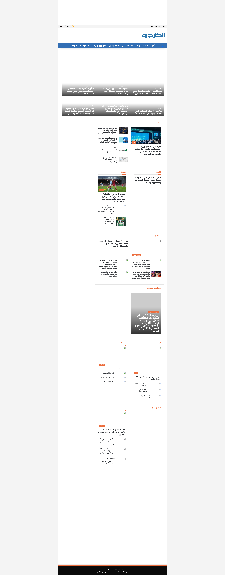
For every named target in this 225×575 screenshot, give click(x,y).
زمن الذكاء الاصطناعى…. (107, 377)
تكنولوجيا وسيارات (99, 46)
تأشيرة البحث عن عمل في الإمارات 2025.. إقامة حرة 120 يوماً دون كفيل (107, 160)
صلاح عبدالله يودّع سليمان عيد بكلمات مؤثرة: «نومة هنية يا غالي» (108, 274)
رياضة (138, 46)
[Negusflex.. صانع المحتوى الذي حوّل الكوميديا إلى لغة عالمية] (147, 106)
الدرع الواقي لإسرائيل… (107, 381)
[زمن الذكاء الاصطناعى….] (125, 377)
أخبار (153, 46)
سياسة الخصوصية (123, 572)
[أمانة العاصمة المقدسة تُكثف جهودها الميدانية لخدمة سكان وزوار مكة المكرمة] (123, 150)
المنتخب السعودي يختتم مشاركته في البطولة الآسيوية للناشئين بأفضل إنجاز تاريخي (108, 221)
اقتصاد (146, 46)
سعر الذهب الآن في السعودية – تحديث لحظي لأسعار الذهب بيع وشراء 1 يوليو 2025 (147, 180)
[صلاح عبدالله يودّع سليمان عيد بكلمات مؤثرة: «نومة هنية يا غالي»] (127, 272)
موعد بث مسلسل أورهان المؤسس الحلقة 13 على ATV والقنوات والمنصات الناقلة (113, 243)
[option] (112, 96)
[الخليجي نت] (153, 36)
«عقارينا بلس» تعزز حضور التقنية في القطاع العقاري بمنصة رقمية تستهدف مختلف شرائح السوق (79, 111)
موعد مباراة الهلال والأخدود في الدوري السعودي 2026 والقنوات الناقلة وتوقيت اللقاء (106, 209)
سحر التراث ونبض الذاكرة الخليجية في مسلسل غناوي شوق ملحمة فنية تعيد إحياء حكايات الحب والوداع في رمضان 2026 (140, 264)
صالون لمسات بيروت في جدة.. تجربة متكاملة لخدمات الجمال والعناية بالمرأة (115, 91)
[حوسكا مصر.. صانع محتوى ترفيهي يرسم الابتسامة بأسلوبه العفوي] (147, 86)
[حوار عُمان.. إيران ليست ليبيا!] (160, 396)
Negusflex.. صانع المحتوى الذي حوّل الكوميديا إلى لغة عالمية (106, 461)
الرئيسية (160, 46)
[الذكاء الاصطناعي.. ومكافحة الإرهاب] (160, 389)
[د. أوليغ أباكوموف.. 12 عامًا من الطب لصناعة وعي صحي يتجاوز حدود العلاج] (79, 86)
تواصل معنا (114, 572)
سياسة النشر (100, 572)
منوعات (74, 46)
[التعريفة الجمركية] (125, 373)
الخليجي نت (105, 569)
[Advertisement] (112, 12)
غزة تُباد (122, 369)
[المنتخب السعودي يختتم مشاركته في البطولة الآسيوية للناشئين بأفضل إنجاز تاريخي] (121, 221)
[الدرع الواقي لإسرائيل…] (125, 381)
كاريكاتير (130, 46)
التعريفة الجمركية (109, 373)
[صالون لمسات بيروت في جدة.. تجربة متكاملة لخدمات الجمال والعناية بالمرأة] (113, 86)
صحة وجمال (84, 46)
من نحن (107, 572)
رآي (123, 46)
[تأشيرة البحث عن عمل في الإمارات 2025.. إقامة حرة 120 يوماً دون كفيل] (123, 159)
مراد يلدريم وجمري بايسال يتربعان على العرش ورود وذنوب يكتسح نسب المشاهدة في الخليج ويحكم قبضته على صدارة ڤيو (108, 264)
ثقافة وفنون (114, 46)
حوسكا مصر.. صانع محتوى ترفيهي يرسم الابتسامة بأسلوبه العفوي (112, 432)
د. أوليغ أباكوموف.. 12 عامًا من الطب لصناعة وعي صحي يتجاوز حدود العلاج (80, 91)
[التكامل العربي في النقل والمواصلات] (160, 383)
